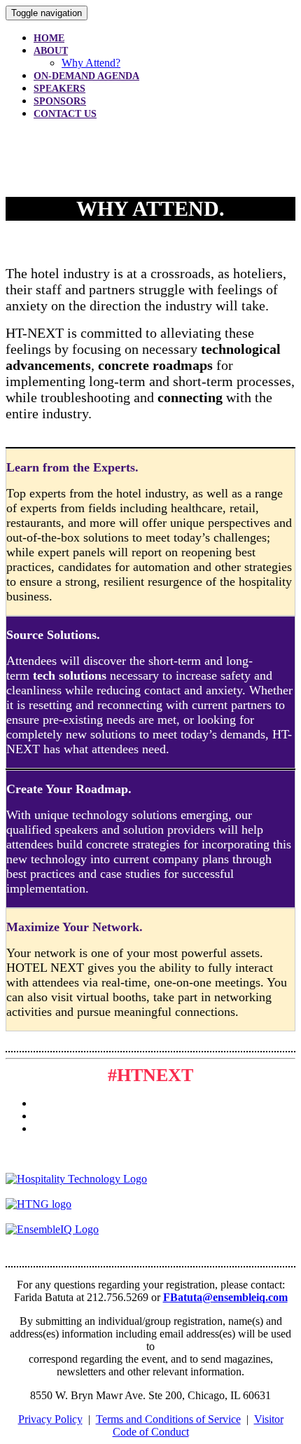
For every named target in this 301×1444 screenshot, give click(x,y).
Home (49, 38)
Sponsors (60, 101)
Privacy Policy (50, 1419)
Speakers (59, 88)
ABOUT (51, 51)
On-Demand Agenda (86, 76)
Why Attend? (91, 63)
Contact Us (65, 114)
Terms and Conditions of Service (168, 1419)
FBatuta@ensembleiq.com (225, 1297)
